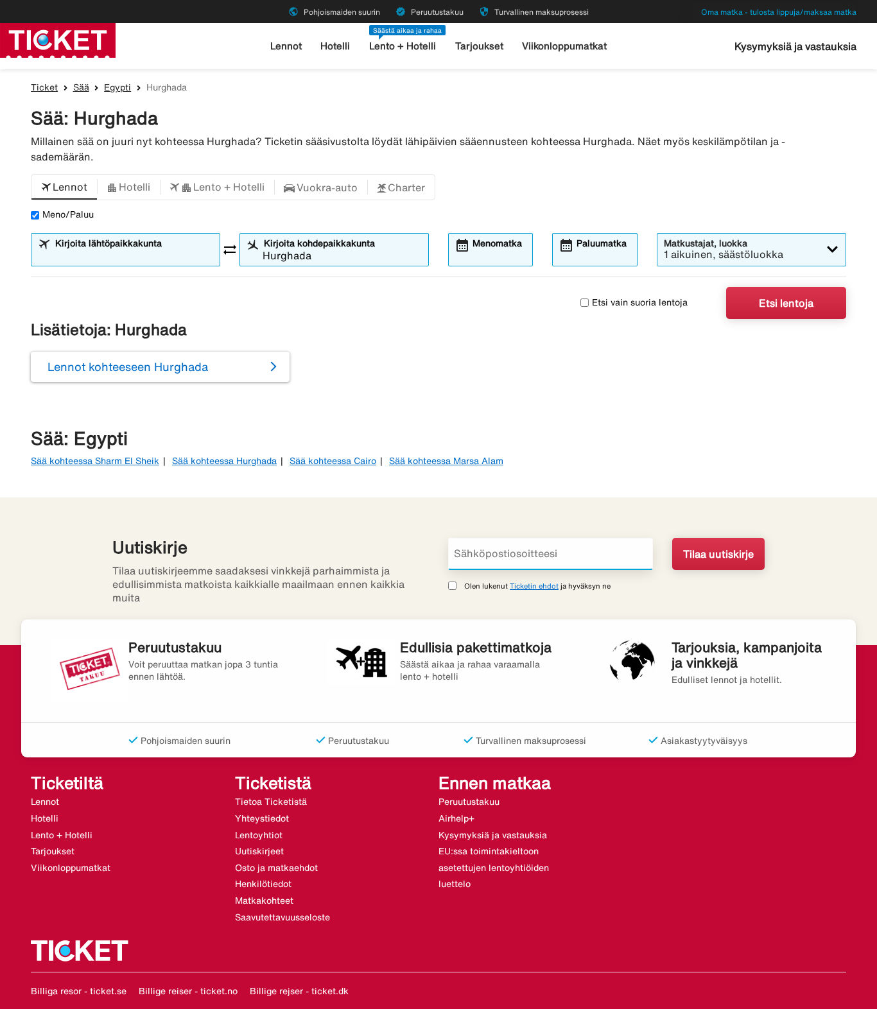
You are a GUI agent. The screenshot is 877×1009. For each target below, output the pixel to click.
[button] (64, 187)
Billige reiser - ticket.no (188, 991)
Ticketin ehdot (534, 585)
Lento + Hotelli (402, 46)
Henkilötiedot (263, 883)
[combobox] (133, 255)
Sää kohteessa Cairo (333, 460)
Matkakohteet (264, 900)
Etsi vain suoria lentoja (640, 302)
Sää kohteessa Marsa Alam (446, 460)
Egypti (117, 87)
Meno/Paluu (68, 214)
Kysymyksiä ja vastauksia (795, 46)
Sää (81, 87)
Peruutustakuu (468, 801)
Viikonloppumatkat (564, 46)
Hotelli (335, 46)
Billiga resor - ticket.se (78, 991)
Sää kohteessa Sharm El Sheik (95, 460)
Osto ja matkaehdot (276, 867)
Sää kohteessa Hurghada (224, 460)
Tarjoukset (479, 46)
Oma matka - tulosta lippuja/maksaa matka (778, 12)
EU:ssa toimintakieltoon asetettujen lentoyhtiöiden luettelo (493, 867)
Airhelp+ (456, 818)
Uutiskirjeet (259, 851)
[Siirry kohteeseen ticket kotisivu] (58, 39)
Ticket (44, 87)
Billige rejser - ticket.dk (299, 991)
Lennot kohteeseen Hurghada (128, 366)
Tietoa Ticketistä (271, 801)
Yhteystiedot (262, 818)
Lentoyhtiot (258, 835)
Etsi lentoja (786, 303)
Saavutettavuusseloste (282, 917)
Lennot (286, 46)
